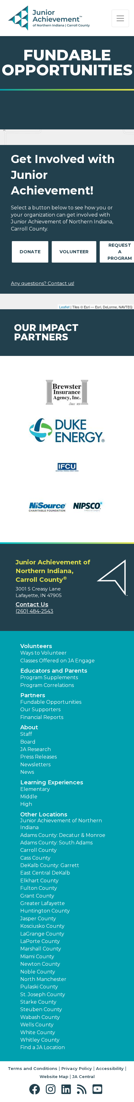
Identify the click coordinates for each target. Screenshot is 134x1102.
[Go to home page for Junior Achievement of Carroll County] (49, 18)
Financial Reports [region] (41, 717)
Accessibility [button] (110, 1068)
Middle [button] (28, 797)
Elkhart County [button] (39, 881)
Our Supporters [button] (40, 709)
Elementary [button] (35, 789)
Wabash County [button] (40, 1017)
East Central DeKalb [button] (45, 873)
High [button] (26, 804)
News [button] (27, 772)
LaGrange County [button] (42, 934)
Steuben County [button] (41, 1009)
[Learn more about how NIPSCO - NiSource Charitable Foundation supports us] (67, 509)
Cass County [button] (35, 858)
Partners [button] (32, 695)
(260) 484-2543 (34, 611)
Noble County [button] (37, 972)
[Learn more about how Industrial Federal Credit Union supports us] (67, 472)
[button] (36, 1089)
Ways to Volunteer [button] (43, 653)
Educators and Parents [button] (53, 671)
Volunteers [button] (36, 646)
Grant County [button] (37, 896)
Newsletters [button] (35, 765)
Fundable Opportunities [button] (50, 702)
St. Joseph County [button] (42, 994)
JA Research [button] (35, 749)
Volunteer (74, 251)
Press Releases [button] (38, 757)
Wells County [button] (37, 1025)
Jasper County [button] (38, 919)
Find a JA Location (42, 1047)
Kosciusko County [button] (42, 926)
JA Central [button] (83, 1076)
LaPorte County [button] (40, 941)
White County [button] (37, 1032)
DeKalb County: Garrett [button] (49, 865)
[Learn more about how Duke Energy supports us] (67, 434)
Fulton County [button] (38, 888)
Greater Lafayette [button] (42, 903)
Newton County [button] (40, 964)
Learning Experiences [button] (51, 782)
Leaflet (64, 306)
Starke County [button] (38, 1002)
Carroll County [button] (38, 850)
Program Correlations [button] (47, 685)
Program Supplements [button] (49, 677)
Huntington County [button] (45, 911)
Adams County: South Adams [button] (56, 843)
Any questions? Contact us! (42, 283)
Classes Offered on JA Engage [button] (57, 661)
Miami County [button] (37, 957)
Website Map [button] (54, 1076)
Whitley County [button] (40, 1040)
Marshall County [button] (40, 949)
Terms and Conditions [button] (32, 1068)
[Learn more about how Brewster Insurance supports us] (67, 396)
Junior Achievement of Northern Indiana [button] (61, 824)
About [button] (29, 727)
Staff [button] (26, 734)
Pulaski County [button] (39, 987)
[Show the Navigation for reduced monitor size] (120, 18)
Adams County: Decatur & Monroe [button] (62, 835)
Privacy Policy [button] (76, 1068)
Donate (30, 251)
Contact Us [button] (32, 604)
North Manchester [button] (43, 979)
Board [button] (28, 742)
